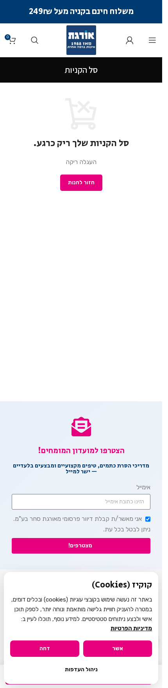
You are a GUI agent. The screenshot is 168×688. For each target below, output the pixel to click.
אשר (117, 648)
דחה (44, 648)
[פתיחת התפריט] (152, 40)
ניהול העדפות (81, 669)
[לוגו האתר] (81, 39)
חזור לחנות (81, 182)
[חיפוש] (35, 40)
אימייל (143, 487)
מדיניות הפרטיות (131, 628)
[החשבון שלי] (130, 40)
